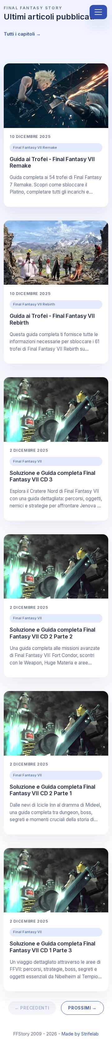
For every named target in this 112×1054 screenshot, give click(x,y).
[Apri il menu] (98, 12)
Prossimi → (82, 1007)
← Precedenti (32, 1007)
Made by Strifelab (80, 1033)
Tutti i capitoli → (22, 34)
